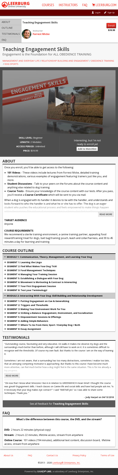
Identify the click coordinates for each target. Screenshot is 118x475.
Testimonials (11, 34)
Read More (106, 214)
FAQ (84, 4)
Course (48, 4)
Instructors (68, 4)
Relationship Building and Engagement (65, 60)
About (6, 22)
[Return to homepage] (16, 5)
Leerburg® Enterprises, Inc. (66, 462)
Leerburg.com (106, 4)
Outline (7, 28)
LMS (48, 471)
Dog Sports (11, 64)
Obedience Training (102, 60)
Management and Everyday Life (20, 60)
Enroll (111, 25)
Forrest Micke (41, 34)
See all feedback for (59, 403)
